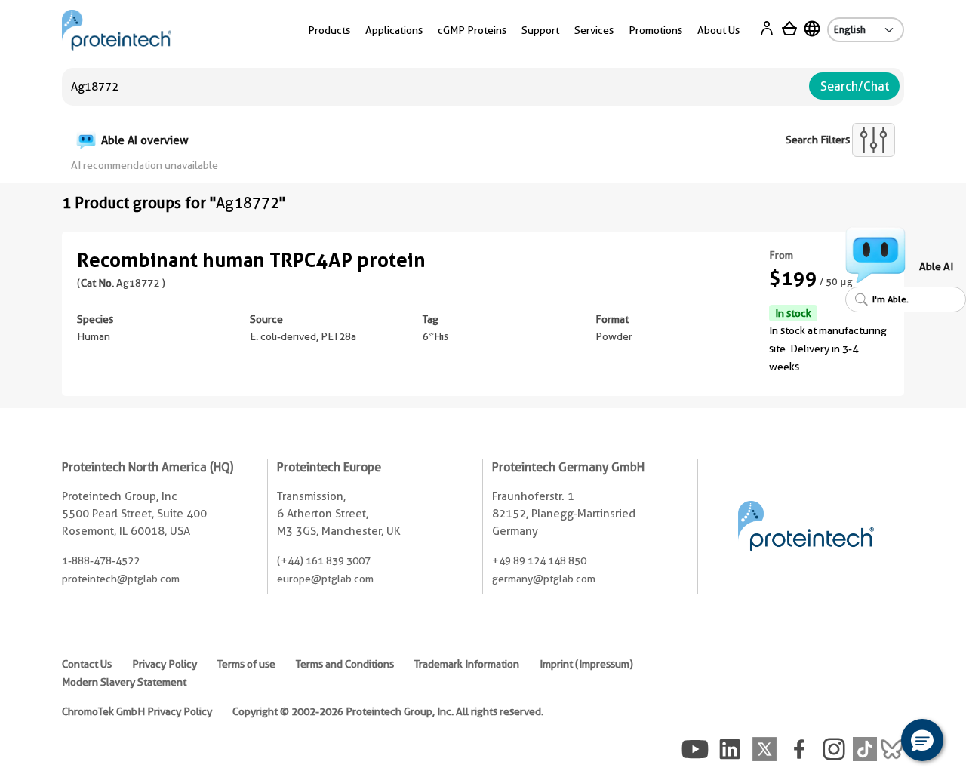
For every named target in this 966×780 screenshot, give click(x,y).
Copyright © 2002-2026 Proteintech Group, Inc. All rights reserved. (387, 711)
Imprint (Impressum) (586, 664)
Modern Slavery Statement (124, 682)
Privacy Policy (164, 664)
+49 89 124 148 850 (539, 560)
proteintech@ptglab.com (121, 579)
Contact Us (87, 664)
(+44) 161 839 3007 (324, 560)
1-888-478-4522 (101, 560)
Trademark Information (466, 664)
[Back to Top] (875, 742)
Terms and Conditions (345, 664)
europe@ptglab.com (325, 579)
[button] (922, 740)
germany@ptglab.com (543, 579)
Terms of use (246, 664)
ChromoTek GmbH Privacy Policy (137, 711)
